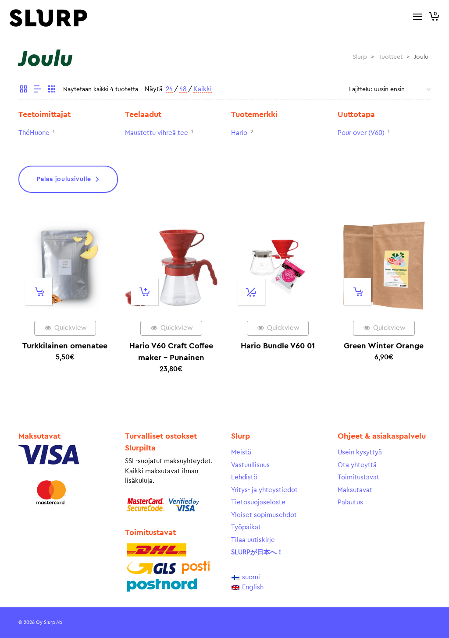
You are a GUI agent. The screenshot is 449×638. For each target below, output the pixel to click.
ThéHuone (34, 133)
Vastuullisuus (250, 465)
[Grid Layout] (51, 90)
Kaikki (202, 89)
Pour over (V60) (361, 133)
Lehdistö (244, 477)
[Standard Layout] (23, 90)
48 (183, 89)
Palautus (350, 502)
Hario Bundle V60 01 (278, 346)
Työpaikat (246, 527)
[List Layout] (37, 90)
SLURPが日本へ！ (257, 552)
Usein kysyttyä (360, 452)
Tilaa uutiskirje (253, 540)
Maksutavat (355, 490)
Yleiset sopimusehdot (264, 515)
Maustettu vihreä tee (156, 133)
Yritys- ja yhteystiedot (264, 490)
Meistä (241, 452)
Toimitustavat (358, 477)
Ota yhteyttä (357, 465)
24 (169, 89)
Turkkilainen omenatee (64, 346)
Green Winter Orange (384, 346)
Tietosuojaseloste (258, 502)
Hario (239, 133)
